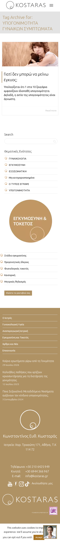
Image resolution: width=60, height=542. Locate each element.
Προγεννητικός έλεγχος (16, 262)
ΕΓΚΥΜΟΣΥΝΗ (17, 165)
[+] (30, 54)
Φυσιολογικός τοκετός (16, 268)
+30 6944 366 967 (37, 471)
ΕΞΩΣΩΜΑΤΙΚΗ (17, 171)
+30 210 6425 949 (38, 466)
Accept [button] (39, 537)
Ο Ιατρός (7, 318)
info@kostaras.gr (37, 476)
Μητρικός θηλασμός (15, 281)
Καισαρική (9, 275)
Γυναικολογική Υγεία (13, 324)
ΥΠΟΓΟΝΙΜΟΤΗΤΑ (19, 190)
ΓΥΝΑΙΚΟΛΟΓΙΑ (17, 158)
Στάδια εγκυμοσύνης (15, 255)
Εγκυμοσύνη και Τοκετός (15, 337)
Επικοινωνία (8, 350)
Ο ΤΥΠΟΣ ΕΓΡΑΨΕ (19, 184)
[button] (50, 532)
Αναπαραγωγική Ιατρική (15, 331)
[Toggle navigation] (51, 5)
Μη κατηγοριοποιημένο (21, 177)
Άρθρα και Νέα (10, 344)
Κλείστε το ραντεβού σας (18, 293)
